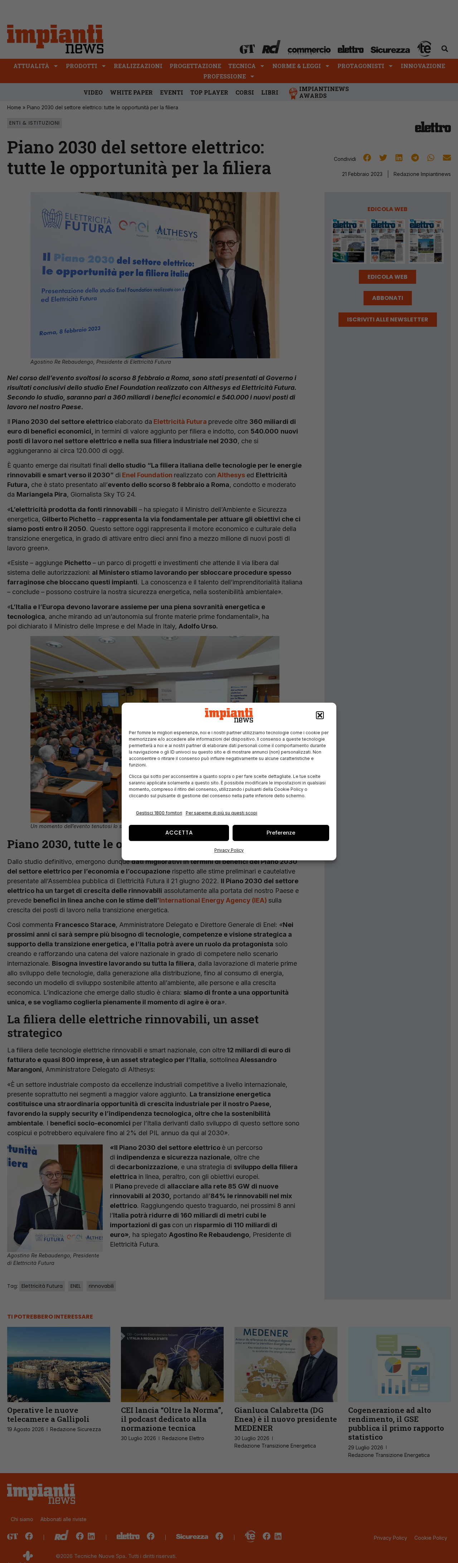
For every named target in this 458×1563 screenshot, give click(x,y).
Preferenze (281, 832)
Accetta (179, 832)
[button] (319, 715)
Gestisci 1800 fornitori (159, 813)
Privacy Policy (229, 850)
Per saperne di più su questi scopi (221, 813)
